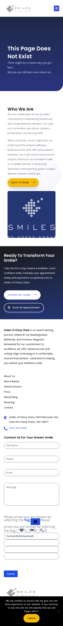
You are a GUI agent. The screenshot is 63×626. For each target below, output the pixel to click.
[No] (58, 611)
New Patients (11, 381)
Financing (9, 402)
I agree (31, 618)
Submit (11, 573)
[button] (56, 8)
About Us (9, 376)
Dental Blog (11, 397)
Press (7, 391)
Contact (8, 407)
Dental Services (13, 386)
